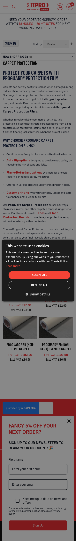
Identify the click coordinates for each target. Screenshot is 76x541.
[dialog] (38, 270)
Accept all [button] (39, 275)
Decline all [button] (39, 285)
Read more (13, 266)
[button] (38, 294)
